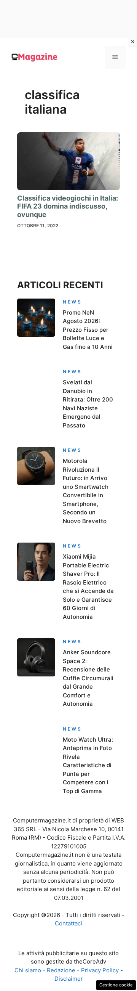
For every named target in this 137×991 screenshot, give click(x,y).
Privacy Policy (100, 970)
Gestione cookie (116, 985)
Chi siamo (27, 970)
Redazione (61, 970)
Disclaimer (68, 978)
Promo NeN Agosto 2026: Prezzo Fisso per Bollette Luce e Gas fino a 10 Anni (88, 329)
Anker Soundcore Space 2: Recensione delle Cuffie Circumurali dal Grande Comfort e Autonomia (88, 678)
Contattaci (68, 923)
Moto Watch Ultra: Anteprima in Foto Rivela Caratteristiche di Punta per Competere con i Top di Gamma (88, 765)
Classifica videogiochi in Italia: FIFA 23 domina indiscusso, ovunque (67, 206)
